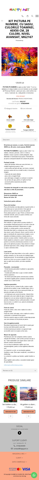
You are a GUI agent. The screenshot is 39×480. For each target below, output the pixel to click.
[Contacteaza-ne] (22, 16)
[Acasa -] (20, 10)
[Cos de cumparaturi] (27, 16)
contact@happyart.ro (20, 449)
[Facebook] (19, 433)
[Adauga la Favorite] (10, 416)
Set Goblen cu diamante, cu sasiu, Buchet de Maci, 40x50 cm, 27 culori (10, 404)
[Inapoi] (1, 20)
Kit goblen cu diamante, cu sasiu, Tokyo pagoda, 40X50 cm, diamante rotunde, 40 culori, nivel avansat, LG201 (28, 404)
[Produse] (37, 16)
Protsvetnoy (19, 40)
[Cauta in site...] (32, 16)
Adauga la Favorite (11, 108)
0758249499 (20, 446)
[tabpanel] (20, 62)
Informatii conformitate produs (13, 365)
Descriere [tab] (6, 140)
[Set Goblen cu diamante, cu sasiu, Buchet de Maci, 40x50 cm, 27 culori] (10, 393)
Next (36, 64)
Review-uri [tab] (7, 370)
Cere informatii (27, 108)
